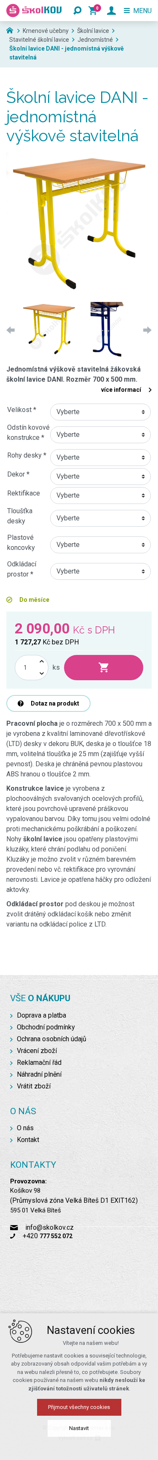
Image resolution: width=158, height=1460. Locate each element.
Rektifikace (23, 493)
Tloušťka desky (19, 516)
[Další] (145, 330)
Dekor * (18, 474)
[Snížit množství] (41, 674)
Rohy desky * (26, 455)
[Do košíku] (103, 667)
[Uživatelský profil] (111, 10)
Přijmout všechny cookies (79, 1407)
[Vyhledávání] (77, 10)
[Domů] (11, 29)
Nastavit (79, 1428)
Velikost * (21, 410)
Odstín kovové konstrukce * (28, 432)
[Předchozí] (12, 330)
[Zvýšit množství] (41, 661)
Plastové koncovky (21, 542)
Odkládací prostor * (21, 569)
